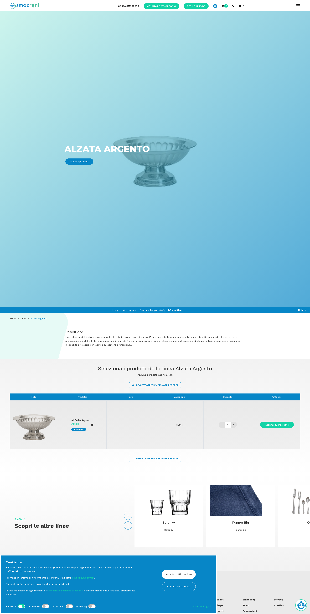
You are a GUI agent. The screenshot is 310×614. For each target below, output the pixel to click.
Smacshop (249, 599)
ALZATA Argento (81, 420)
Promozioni (250, 611)
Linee (23, 318)
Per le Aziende (196, 6)
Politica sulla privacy (83, 577)
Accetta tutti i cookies (178, 574)
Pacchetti (217, 611)
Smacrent (218, 599)
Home (13, 318)
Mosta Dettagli (201, 606)
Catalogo (217, 605)
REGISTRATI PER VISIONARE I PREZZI (157, 385)
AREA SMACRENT (129, 6)
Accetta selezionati (178, 586)
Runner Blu (240, 522)
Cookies (279, 605)
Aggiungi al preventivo (277, 424)
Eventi (246, 605)
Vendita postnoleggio (161, 6)
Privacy (278, 599)
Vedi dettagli (78, 429)
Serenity (169, 522)
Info (303, 310)
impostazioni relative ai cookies (65, 590)
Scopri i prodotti (79, 161)
